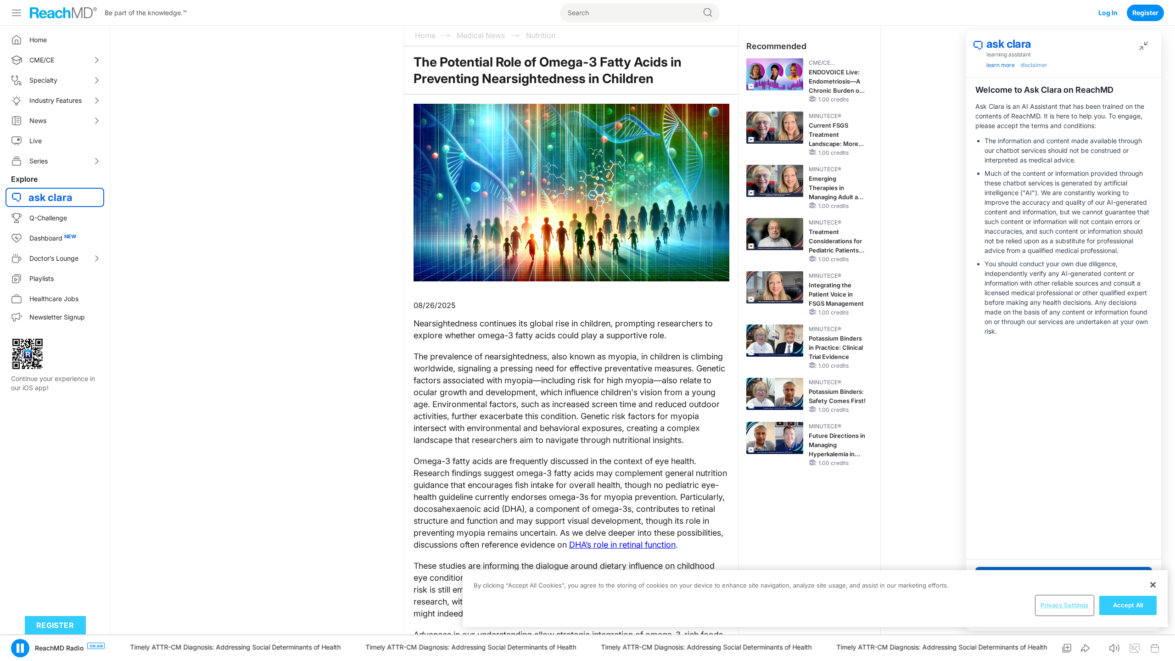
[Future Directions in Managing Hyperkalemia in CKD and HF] (774, 438)
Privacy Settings (1064, 605)
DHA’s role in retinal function (622, 544)
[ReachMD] (63, 13)
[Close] (1153, 585)
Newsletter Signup (57, 317)
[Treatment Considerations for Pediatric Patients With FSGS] (774, 234)
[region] (815, 598)
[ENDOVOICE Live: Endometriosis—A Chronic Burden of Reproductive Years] (774, 74)
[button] (20, 648)
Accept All (1128, 605)
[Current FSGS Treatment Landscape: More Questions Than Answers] (774, 128)
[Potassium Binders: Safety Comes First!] (774, 394)
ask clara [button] (50, 197)
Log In (1108, 13)
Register (1145, 13)
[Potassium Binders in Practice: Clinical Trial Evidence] (774, 341)
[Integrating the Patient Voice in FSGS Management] (774, 287)
